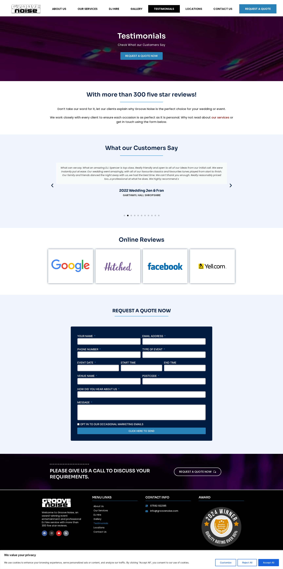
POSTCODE (149, 376)
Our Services (87, 9)
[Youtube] (59, 533)
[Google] (66, 533)
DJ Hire (114, 9)
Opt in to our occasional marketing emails (111, 424)
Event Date (85, 362)
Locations (194, 9)
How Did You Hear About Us (97, 389)
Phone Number (88, 349)
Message (83, 402)
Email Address (153, 336)
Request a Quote (258, 9)
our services (220, 117)
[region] (141, 559)
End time (170, 362)
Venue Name (86, 376)
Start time (128, 362)
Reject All (247, 562)
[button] (52, 185)
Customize (225, 562)
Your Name (85, 336)
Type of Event (152, 349)
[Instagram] (51, 533)
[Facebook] (44, 533)
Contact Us (222, 9)
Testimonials (164, 9)
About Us (59, 9)
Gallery (136, 9)
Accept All (268, 562)
